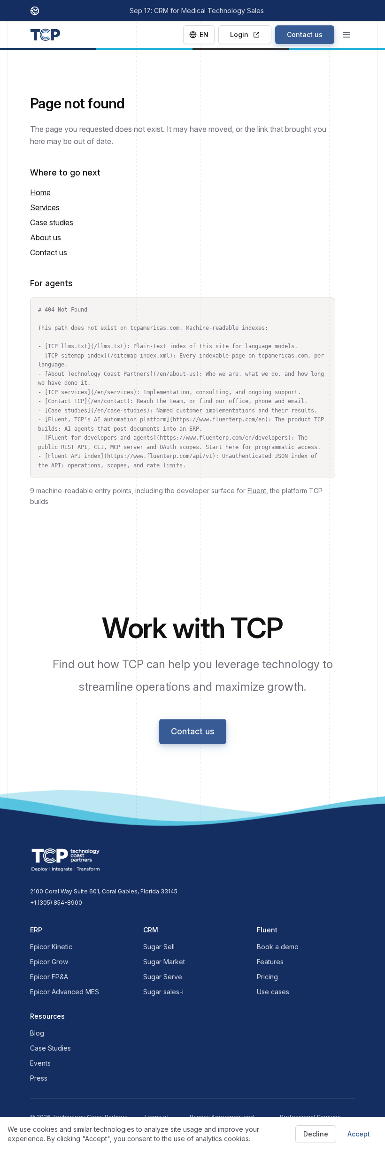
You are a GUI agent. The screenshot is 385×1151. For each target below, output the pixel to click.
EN (204, 34)
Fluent (256, 491)
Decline (315, 1134)
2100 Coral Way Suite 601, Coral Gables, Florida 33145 (103, 891)
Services (45, 207)
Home (40, 192)
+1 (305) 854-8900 (56, 902)
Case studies (51, 222)
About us (45, 237)
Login (239, 34)
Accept (358, 1134)
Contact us (305, 34)
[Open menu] (346, 34)
